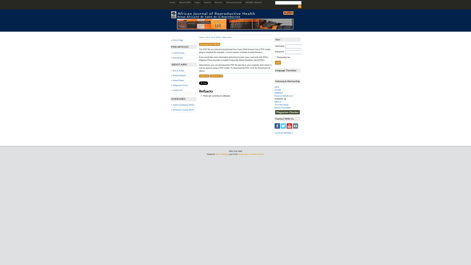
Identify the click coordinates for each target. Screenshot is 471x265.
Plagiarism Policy (180, 85)
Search (207, 2)
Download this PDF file (210, 44)
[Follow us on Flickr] (295, 128)
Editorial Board (179, 75)
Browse (218, 2)
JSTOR (278, 90)
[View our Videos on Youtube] (289, 128)
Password (279, 52)
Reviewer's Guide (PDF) (183, 110)
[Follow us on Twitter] (283, 128)
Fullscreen (204, 76)
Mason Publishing (222, 154)
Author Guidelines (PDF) (183, 105)
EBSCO (278, 102)
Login (197, 2)
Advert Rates (178, 80)
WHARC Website (254, 2)
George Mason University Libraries (251, 154)
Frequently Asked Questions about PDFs (246, 60)
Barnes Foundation (283, 108)
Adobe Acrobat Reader (252, 52)
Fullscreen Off (216, 76)
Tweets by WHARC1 (284, 133)
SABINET (279, 93)
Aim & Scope (178, 71)
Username (279, 46)
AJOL (277, 87)
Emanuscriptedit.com (284, 96)
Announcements (233, 2)
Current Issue (178, 53)
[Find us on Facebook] (277, 128)
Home (172, 2)
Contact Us (178, 90)
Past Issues (178, 58)
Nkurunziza (227, 37)
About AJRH (185, 2)
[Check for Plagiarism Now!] (287, 114)
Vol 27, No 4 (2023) (213, 37)
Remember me (283, 57)
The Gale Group (281, 105)
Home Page (178, 40)
